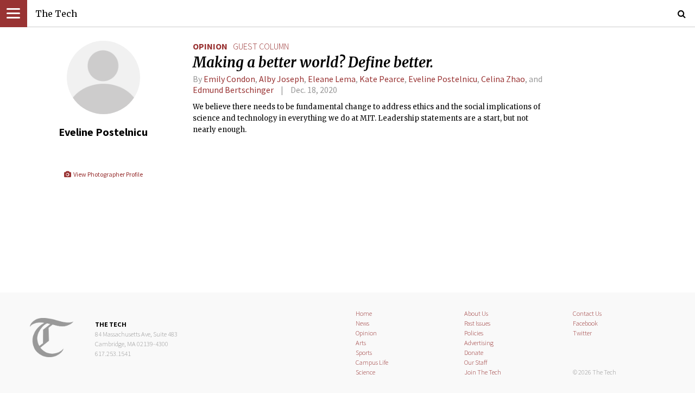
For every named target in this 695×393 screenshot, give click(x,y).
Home (364, 313)
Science (365, 372)
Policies (473, 333)
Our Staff (476, 362)
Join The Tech (482, 372)
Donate (473, 352)
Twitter (582, 333)
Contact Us (587, 313)
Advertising (479, 343)
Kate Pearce (382, 78)
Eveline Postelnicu (442, 78)
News (362, 323)
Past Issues (477, 323)
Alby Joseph (281, 78)
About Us (476, 313)
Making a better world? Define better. (313, 62)
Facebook (585, 323)
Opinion (210, 46)
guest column (261, 46)
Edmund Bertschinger (233, 89)
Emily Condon (229, 78)
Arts (361, 343)
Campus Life (372, 362)
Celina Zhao (503, 78)
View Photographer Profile (107, 174)
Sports (364, 352)
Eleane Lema (332, 78)
